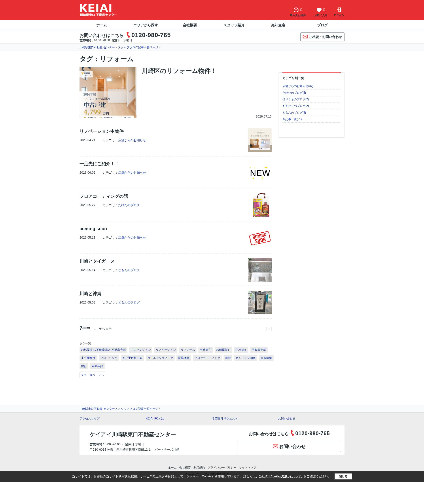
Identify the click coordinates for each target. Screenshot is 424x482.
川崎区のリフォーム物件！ (179, 70)
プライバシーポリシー (222, 467)
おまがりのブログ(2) (295, 106)
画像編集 (266, 358)
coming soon (93, 228)
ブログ (322, 25)
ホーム (101, 25)
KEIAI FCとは (155, 418)
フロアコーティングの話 (104, 196)
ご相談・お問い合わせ (325, 37)
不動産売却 (259, 349)
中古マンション (141, 349)
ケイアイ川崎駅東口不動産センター (133, 434)
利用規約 (199, 467)
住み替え (241, 349)
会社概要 (190, 25)
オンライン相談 (246, 358)
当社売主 (205, 349)
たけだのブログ (129, 205)
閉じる (343, 476)
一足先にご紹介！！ (99, 163)
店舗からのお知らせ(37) (297, 86)
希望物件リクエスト (225, 418)
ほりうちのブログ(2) (295, 99)
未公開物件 (88, 358)
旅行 (84, 366)
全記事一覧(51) (292, 119)
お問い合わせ (286, 418)
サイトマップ (247, 467)
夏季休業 (183, 358)
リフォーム (188, 349)
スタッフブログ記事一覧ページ (138, 47)
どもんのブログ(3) (294, 112)
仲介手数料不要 (132, 358)
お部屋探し (223, 349)
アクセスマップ (90, 418)
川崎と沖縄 (91, 293)
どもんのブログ (129, 270)
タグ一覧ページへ (92, 375)
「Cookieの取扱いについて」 (285, 476)
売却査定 (278, 25)
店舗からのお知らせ (132, 140)
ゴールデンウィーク (160, 358)
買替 (228, 358)
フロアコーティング (207, 358)
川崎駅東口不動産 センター (97, 47)
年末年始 (97, 366)
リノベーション (166, 349)
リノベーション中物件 (102, 131)
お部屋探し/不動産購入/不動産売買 (103, 349)
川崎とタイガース (97, 261)
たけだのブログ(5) (294, 92)
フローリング (108, 358)
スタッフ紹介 (234, 25)
